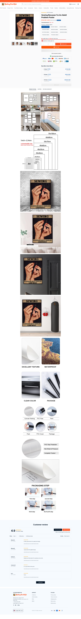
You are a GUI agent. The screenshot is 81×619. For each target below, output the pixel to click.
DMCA (33, 601)
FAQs (33, 599)
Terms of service (54, 596)
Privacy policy (53, 594)
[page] (40, 1)
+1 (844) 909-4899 (16, 601)
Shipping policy (53, 599)
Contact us (34, 594)
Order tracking (34, 596)
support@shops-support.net (18, 603)
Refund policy (53, 603)
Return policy (53, 601)
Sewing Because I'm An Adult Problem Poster (31, 543)
